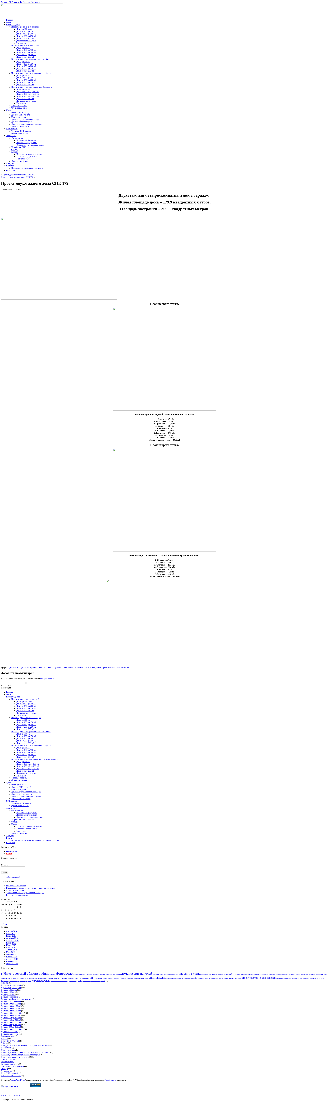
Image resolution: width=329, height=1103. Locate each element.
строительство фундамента (284, 978)
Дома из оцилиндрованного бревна (26, 124)
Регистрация (11, 851)
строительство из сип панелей (259, 977)
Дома (8, 110)
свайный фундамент (127, 978)
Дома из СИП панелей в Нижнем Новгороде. (21, 2)
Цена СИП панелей (20, 133)
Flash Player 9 (110, 1080)
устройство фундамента (16, 981)
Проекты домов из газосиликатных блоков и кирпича (77, 667)
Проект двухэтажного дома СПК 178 (17, 177)
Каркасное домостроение (17, 895)
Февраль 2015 (12, 954)
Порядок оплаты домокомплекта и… (27, 168)
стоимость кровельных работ (186, 978)
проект (71, 978)
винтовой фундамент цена (95, 974)
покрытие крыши (60, 978)
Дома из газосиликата (20, 126)
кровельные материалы (208, 974)
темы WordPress (18, 1080)
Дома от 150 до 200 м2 (26, 34)
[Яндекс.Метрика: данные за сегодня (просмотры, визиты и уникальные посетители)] (9, 1086)
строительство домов (230, 978)
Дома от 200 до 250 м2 (26, 36)
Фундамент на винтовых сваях (30, 145)
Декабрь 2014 (12, 959)
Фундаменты (17, 138)
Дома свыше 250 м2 (25, 38)
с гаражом (138, 978)
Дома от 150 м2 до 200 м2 (27, 94)
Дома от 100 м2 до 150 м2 (27, 92)
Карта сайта (6, 1095)
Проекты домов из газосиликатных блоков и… (32, 87)
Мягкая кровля (22, 159)
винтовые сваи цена (109, 974)
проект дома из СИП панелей (88, 978)
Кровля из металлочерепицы (29, 154)
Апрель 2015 (11, 950)
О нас (8, 22)
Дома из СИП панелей (21, 115)
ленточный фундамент (254, 974)
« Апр (4, 924)
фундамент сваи (85, 981)
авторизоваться (47, 678)
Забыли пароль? (13, 877)
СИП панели (11, 129)
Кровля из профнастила (26, 156)
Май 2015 (10, 947)
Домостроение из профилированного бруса (25, 893)
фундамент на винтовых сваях (57, 981)
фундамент (27, 981)
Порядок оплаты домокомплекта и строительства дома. (30, 888)
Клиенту (10, 166)
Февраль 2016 (12, 938)
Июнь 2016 (11, 936)
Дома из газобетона (19, 161)
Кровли (14, 152)
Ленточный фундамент (26, 142)
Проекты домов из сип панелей (25, 27)
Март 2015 (10, 952)
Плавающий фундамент (26, 140)
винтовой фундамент (79, 974)
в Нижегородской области (19, 973)
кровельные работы (227, 974)
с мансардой (170, 978)
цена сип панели (95, 981)
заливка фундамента (173, 974)
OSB (103, 981)
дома (118, 974)
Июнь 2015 (11, 945)
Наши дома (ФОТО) (20, 112)
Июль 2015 (11, 943)
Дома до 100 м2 (23, 48)
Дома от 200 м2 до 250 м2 (27, 96)
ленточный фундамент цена (270, 974)
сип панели (156, 977)
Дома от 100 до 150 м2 (26, 31)
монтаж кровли (10, 978)
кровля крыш (241, 974)
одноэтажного (22, 978)
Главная (9, 20)
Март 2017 (10, 933)
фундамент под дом (73, 981)
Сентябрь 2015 (12, 940)
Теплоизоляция (7, 1062)
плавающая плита (33, 978)
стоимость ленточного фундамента (209, 978)
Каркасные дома (18, 117)
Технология (11, 136)
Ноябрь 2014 (11, 961)
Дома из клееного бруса (21, 122)
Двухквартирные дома (26, 41)
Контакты (10, 170)
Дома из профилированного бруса (26, 119)
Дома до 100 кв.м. (24, 29)
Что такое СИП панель (21, 131)
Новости (16, 1095)
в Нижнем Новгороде (56, 973)
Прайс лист (6, 1048)
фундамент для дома (40, 981)
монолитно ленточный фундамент (289, 974)
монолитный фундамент (308, 974)
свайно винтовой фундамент (112, 978)
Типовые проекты (19, 105)
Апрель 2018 (11, 931)
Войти (9, 854)
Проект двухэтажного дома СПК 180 (19, 175)
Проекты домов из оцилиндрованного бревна (31, 73)
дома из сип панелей (136, 973)
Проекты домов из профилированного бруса (31, 59)
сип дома (145, 978)
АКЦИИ (10, 163)
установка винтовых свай (301, 978)
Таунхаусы (21, 43)
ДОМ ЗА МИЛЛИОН (15, 890)
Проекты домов (13, 24)
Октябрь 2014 (12, 964)
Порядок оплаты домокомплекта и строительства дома (35, 840)
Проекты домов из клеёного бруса (26, 45)
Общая (4, 1043)
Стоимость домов (19, 108)
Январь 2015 (11, 957)
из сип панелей (189, 973)
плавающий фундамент (46, 978)
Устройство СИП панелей (22, 147)
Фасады (14, 149)
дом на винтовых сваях (160, 974)
